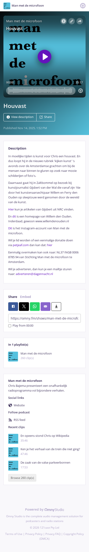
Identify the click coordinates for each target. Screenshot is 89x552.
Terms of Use (13, 534)
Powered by (34, 509)
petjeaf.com (21, 245)
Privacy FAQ (52, 534)
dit (14, 216)
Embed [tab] (25, 297)
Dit (10, 228)
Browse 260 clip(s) (22, 478)
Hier (11, 209)
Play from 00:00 (23, 325)
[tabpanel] (44, 215)
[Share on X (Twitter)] (24, 306)
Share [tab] (12, 297)
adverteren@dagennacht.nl (34, 274)
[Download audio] (56, 306)
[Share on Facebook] (13, 306)
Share (48, 117)
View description (22, 117)
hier (49, 245)
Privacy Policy (33, 534)
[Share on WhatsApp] (35, 306)
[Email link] (45, 306)
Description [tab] (17, 148)
